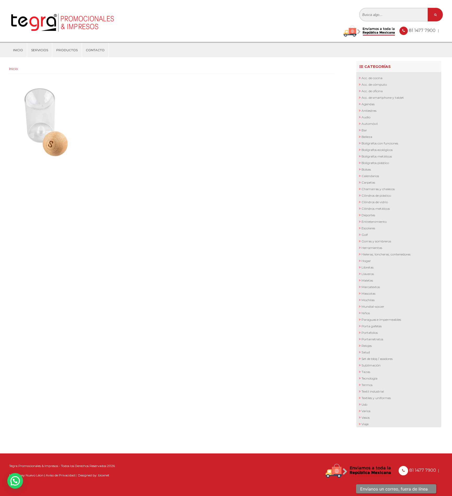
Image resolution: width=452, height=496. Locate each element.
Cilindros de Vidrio (374, 202)
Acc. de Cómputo (374, 84)
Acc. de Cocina (371, 78)
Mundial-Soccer (372, 306)
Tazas (365, 372)
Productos (67, 50)
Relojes (366, 346)
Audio (365, 117)
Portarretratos (372, 339)
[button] (15, 481)
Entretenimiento (374, 222)
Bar (364, 130)
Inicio (18, 50)
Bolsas (366, 169)
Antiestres (368, 111)
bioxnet (103, 475)
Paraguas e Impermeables (381, 320)
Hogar (366, 261)
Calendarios (370, 176)
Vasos (365, 417)
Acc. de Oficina (372, 91)
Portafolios (369, 333)
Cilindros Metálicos (375, 209)
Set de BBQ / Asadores (377, 359)
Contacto (95, 50)
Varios (365, 411)
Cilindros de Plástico (376, 195)
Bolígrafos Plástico (375, 163)
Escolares (368, 228)
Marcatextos (370, 287)
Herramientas (371, 248)
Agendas (368, 104)
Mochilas (368, 300)
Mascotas (368, 293)
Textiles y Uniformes (376, 398)
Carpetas (368, 182)
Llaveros (367, 274)
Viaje (365, 424)
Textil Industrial (372, 391)
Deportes (368, 215)
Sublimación (371, 365)
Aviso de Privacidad (60, 475)
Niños (365, 313)
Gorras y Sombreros (376, 241)
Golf (364, 235)
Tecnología (369, 378)
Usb (364, 404)
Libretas (367, 267)
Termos (366, 385)
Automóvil (369, 124)
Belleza (366, 137)
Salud (365, 352)
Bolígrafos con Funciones (379, 143)
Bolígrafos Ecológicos (377, 150)
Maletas (367, 280)
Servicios (39, 50)
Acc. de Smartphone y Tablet (382, 98)
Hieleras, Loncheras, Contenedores (385, 254)
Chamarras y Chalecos (378, 189)
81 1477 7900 (423, 30)
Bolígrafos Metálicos (376, 156)
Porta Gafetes (371, 326)
